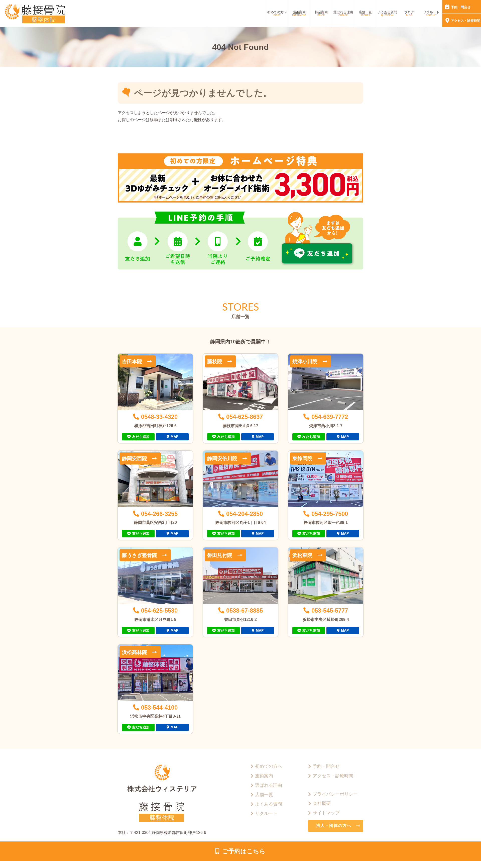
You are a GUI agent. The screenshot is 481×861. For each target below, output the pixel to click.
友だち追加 (141, 437)
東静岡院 (302, 458)
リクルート (431, 13)
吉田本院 (132, 361)
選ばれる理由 (343, 13)
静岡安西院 (134, 458)
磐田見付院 (219, 555)
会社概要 (322, 803)
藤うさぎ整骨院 (139, 555)
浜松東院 (302, 555)
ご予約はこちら (244, 851)
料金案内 (321, 13)
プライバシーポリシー (335, 794)
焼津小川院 (304, 361)
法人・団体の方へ (333, 825)
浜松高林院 (134, 652)
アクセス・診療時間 (465, 21)
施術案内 (299, 13)
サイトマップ (326, 812)
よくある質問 (387, 13)
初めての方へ (277, 13)
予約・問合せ (460, 7)
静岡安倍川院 (222, 458)
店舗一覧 (365, 13)
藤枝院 (214, 361)
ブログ (409, 13)
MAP (174, 437)
